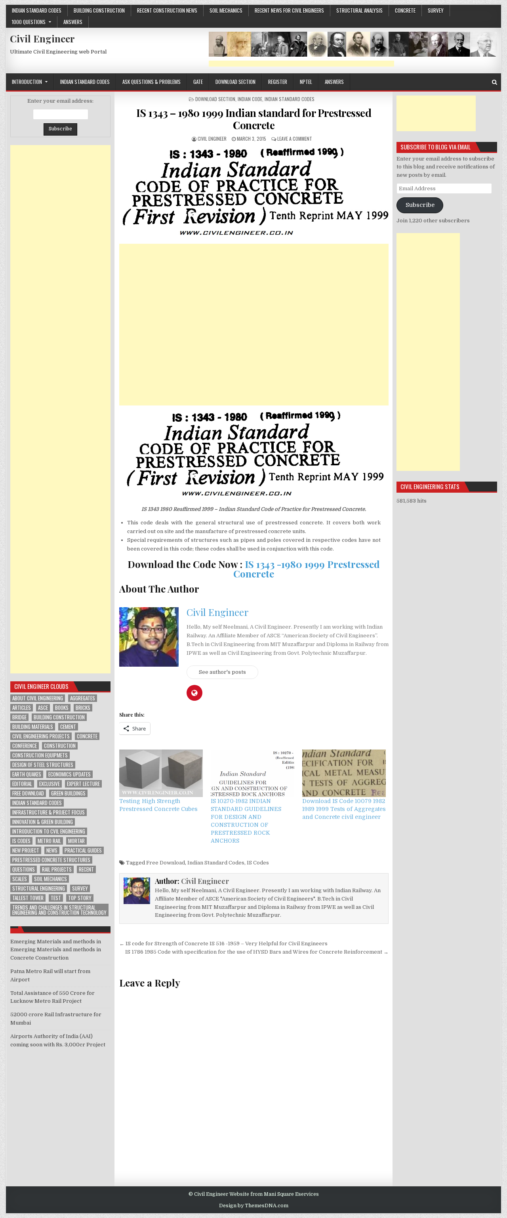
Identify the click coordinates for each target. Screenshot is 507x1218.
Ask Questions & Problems (151, 82)
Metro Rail (49, 841)
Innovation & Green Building (42, 822)
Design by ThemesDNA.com (253, 1205)
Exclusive (49, 784)
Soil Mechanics (226, 10)
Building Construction (99, 10)
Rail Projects (57, 869)
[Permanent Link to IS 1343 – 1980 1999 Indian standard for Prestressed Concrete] (254, 193)
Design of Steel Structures (42, 765)
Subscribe (420, 205)
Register (277, 82)
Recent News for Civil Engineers (289, 10)
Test (56, 898)
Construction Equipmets (40, 755)
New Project (25, 850)
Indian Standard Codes (36, 10)
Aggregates (82, 698)
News (51, 850)
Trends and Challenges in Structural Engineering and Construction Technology (59, 910)
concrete (405, 10)
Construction (60, 746)
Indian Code (250, 99)
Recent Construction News (167, 10)
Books (62, 707)
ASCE (43, 707)
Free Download (165, 863)
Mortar (76, 841)
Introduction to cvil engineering (48, 831)
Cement (68, 726)
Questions (23, 869)
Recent (86, 869)
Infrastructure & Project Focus (48, 812)
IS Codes (258, 863)
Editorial (22, 784)
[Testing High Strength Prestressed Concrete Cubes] (161, 773)
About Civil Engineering (37, 698)
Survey (436, 10)
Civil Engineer (42, 38)
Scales (19, 879)
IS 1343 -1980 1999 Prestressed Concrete (306, 569)
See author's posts (222, 672)
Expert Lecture (83, 784)
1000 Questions (29, 22)
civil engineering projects (41, 736)
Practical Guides (83, 850)
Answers (72, 22)
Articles (21, 707)
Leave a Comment (294, 138)
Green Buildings (68, 793)
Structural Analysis (359, 10)
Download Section (235, 82)
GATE (198, 82)
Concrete (87, 736)
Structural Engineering (38, 888)
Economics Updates (69, 774)
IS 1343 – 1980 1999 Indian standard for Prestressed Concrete (254, 119)
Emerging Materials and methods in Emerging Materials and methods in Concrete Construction (55, 950)
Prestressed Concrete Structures (51, 860)
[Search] (494, 82)
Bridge (19, 717)
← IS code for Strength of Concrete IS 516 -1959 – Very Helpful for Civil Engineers (223, 943)
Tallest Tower (28, 898)
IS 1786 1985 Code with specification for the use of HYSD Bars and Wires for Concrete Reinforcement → (257, 952)
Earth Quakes (26, 774)
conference (24, 746)
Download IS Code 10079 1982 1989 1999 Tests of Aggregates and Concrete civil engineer (344, 809)
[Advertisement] (301, 64)
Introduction (27, 82)
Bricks (83, 707)
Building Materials (32, 726)
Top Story (79, 898)
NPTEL (306, 82)
